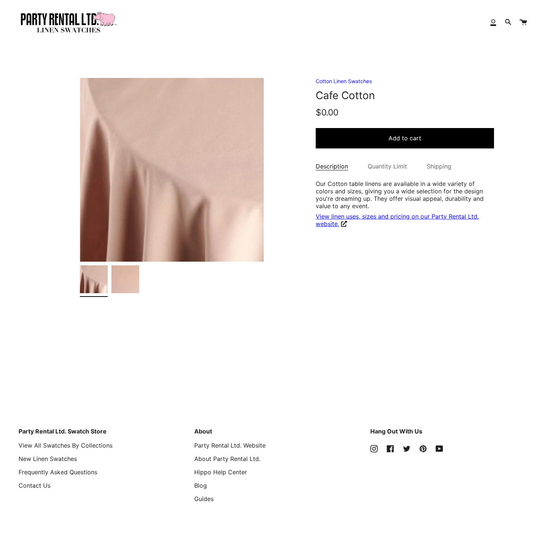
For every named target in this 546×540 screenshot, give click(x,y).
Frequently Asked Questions (58, 472)
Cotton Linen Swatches (344, 81)
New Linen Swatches (48, 458)
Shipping (439, 166)
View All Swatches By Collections (66, 445)
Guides (204, 499)
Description (332, 166)
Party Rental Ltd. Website (230, 445)
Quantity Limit (387, 166)
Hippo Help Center (220, 472)
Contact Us (35, 485)
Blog (200, 485)
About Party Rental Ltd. (227, 458)
